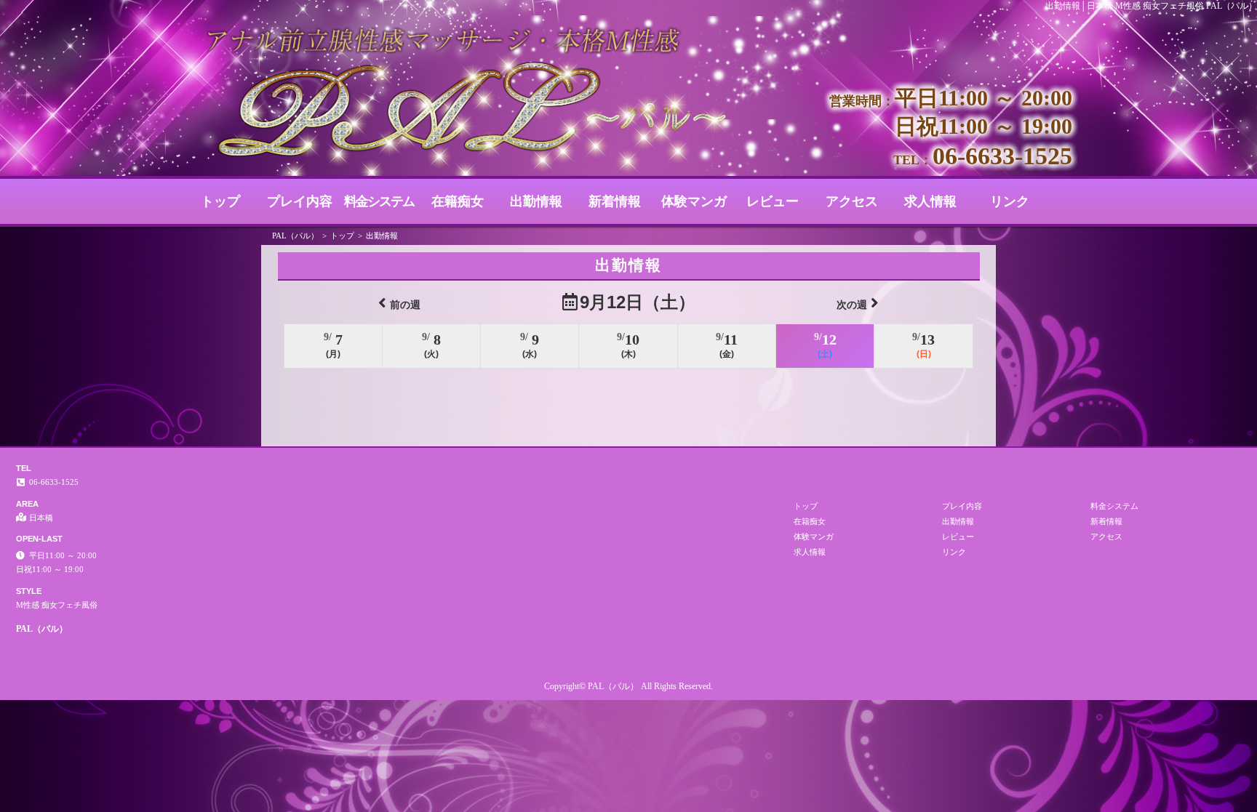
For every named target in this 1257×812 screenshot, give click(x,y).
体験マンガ (694, 201)
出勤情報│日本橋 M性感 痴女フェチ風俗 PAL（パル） (1151, 6)
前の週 (405, 304)
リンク (1009, 201)
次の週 (852, 304)
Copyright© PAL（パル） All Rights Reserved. (628, 686)
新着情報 (614, 201)
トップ (220, 201)
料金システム (379, 201)
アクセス (852, 201)
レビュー (772, 201)
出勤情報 (536, 201)
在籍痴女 (457, 201)
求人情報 (930, 201)
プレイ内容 (299, 201)
